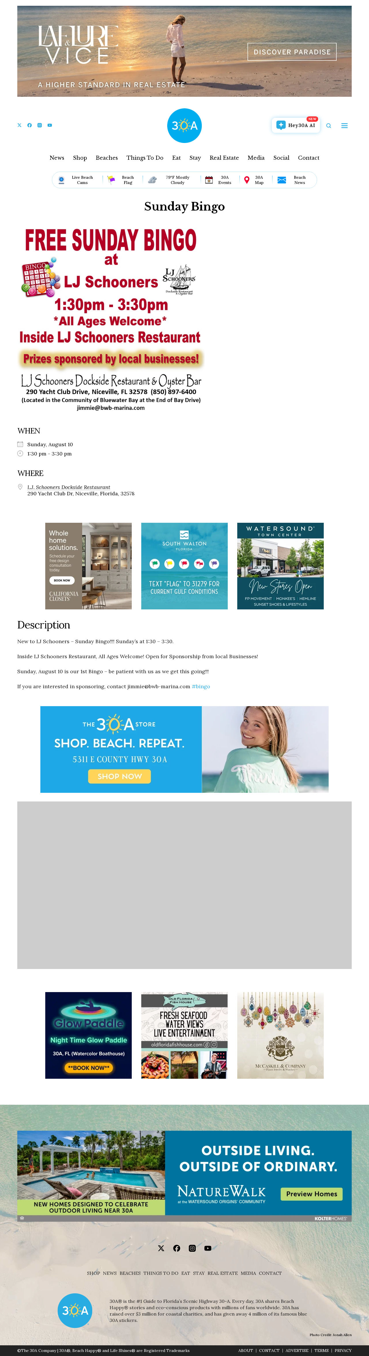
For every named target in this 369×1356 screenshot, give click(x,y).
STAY (199, 1273)
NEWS (110, 1273)
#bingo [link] (201, 686)
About (245, 1351)
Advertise (297, 1351)
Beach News (300, 180)
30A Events (224, 180)
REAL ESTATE (223, 1273)
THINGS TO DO (161, 1273)
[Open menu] (344, 125)
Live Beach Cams (82, 180)
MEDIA (248, 1273)
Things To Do (145, 158)
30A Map (259, 180)
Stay (195, 158)
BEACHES (130, 1273)
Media (256, 158)
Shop (80, 158)
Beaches (107, 158)
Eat (176, 158)
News (57, 158)
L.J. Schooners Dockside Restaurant (68, 487)
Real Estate (224, 158)
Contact (308, 158)
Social (281, 158)
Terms (322, 1351)
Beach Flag (128, 180)
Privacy (343, 1351)
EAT (185, 1273)
